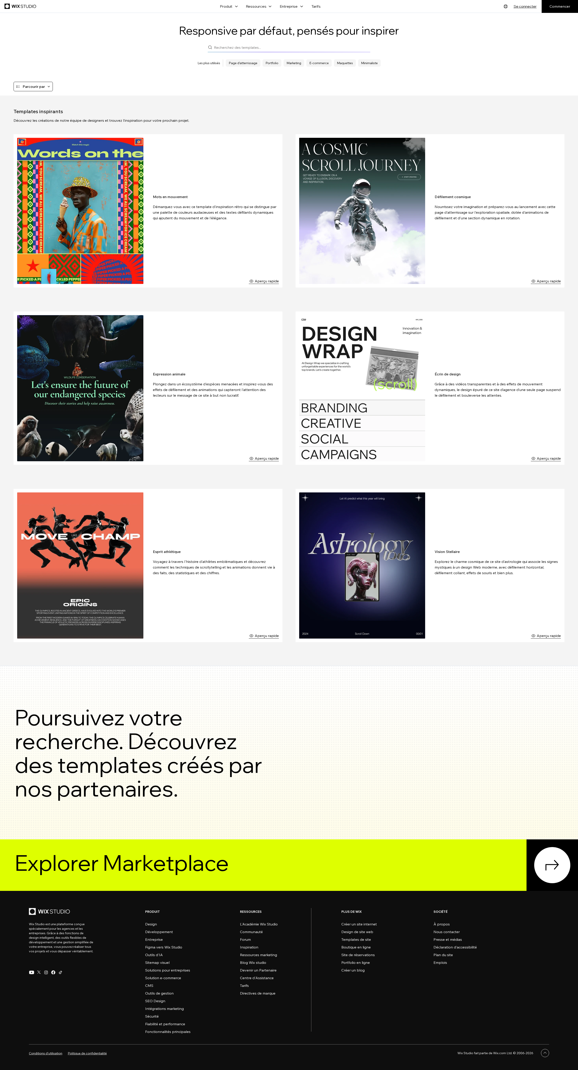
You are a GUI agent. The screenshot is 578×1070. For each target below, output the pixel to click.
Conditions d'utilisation (45, 1053)
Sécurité (152, 1016)
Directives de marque (257, 993)
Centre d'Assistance (257, 978)
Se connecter (525, 6)
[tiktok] (60, 972)
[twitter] (39, 972)
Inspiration (249, 947)
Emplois (440, 962)
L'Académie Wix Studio (259, 924)
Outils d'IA (154, 955)
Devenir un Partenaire (258, 970)
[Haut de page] (545, 1053)
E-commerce (319, 63)
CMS (149, 985)
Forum (245, 939)
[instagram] (46, 972)
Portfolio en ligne (355, 962)
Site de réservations (358, 955)
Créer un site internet (359, 924)
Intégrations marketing (164, 1008)
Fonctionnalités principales (168, 1031)
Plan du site (443, 955)
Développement (159, 932)
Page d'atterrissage (243, 63)
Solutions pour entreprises (167, 970)
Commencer (560, 6)
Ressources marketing (258, 955)
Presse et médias (448, 939)
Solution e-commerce (163, 978)
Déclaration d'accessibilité (455, 947)
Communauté (251, 932)
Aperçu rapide (267, 281)
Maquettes (345, 63)
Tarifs (316, 6)
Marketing (294, 63)
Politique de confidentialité (87, 1053)
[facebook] (53, 972)
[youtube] (31, 972)
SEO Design (155, 1001)
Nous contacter (447, 932)
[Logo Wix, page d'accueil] (21, 6)
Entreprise (154, 939)
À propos (442, 924)
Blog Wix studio (253, 962)
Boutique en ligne (356, 947)
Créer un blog (353, 970)
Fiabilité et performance (165, 1024)
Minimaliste (369, 63)
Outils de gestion (159, 993)
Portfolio (272, 63)
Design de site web (357, 932)
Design (151, 924)
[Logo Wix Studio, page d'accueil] (50, 912)
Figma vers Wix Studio (163, 947)
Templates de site (356, 939)
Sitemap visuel (157, 962)
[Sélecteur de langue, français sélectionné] (505, 6)
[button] (33, 86)
